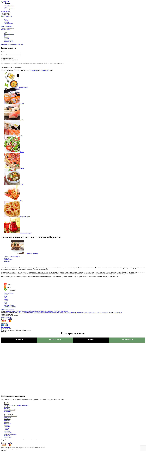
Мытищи (74, 312)
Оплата (6, 20)
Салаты (6, 299)
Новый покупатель (8, 330)
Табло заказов (19, 44)
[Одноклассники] (5, 325)
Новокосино (64, 311)
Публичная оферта (6, 317)
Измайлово (37, 312)
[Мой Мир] (7, 325)
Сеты (5, 297)
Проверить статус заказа (8, 44)
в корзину (7, 261)
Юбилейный (118, 312)
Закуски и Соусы (9, 305)
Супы (5, 302)
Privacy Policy (34, 70)
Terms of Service (44, 70)
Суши (5, 296)
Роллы (6, 294)
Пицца (6, 300)
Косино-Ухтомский (55, 311)
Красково (62, 312)
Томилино (111, 312)
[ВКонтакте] (2, 325)
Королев (49, 312)
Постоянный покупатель (23, 330)
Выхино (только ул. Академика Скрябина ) (24, 311)
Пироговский (91, 312)
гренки (6, 259)
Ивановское (30, 312)
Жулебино (40, 311)
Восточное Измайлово (20, 312)
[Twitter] (4, 325)
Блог (5, 19)
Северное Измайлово (102, 312)
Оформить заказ (5, 29)
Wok (5, 303)
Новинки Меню (8, 293)
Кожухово (46, 311)
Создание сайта (5, 327)
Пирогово (84, 312)
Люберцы (68, 312)
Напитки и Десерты (10, 306)
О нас (5, 7)
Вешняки (9, 311)
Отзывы (6, 22)
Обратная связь (8, 23)
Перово (79, 312)
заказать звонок (5, 11)
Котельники (55, 312)
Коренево (7, 3)
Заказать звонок (8, 41)
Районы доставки (9, 9)
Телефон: (4, 55)
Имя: (2, 51)
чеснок (10, 259)
